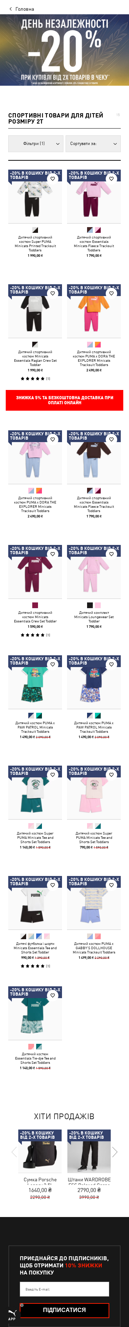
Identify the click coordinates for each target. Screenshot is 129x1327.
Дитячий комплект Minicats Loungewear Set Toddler (94, 616)
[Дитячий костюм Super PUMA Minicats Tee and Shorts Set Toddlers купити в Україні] (35, 792)
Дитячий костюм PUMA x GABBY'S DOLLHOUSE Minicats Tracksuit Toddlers (94, 947)
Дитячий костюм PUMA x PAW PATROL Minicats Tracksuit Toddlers (35, 727)
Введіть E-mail (37, 1289)
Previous (14, 1152)
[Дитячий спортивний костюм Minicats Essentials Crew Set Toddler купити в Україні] (35, 572)
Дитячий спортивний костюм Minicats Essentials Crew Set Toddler (35, 616)
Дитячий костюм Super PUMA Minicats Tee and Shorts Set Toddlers (35, 837)
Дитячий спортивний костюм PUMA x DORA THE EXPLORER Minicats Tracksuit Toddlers (94, 358)
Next (114, 1152)
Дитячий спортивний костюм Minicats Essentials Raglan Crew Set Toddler (35, 358)
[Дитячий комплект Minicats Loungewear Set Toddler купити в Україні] (94, 572)
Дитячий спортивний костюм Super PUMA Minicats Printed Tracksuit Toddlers (35, 243)
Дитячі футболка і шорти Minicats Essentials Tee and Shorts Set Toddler (35, 947)
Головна (24, 9)
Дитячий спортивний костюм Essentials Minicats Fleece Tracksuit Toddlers (94, 243)
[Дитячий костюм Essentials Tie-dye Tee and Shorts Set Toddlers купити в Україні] (35, 1013)
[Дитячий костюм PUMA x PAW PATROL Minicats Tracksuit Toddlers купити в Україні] (35, 682)
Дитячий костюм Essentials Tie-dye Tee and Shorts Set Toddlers (35, 1058)
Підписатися (64, 1310)
